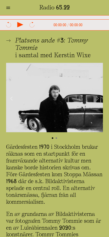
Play (20, 24)
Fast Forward (32, 24)
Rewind (8, 24)
